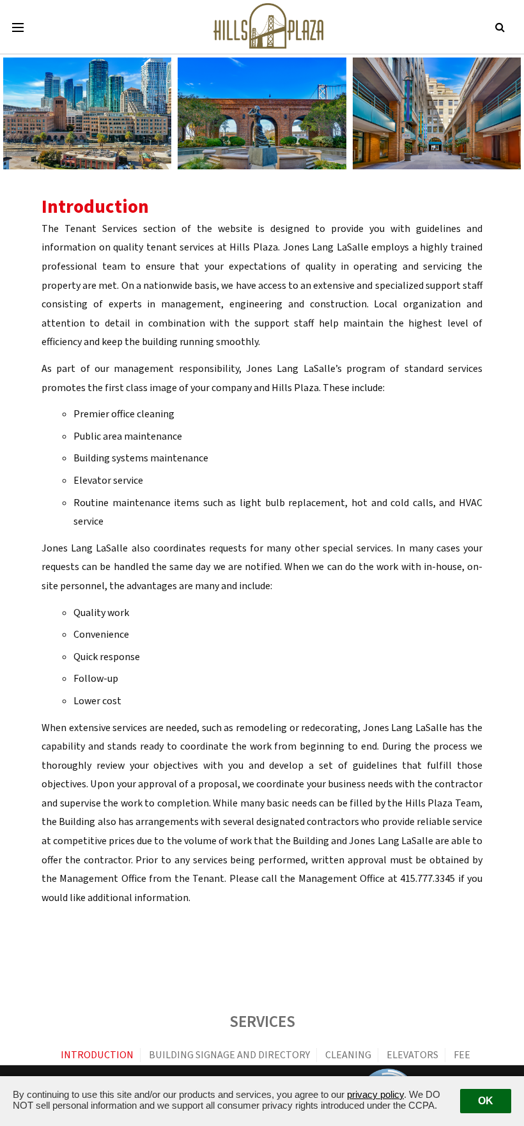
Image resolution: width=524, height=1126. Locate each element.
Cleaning (348, 1055)
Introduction (97, 1055)
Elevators (412, 1055)
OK (485, 1100)
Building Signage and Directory (229, 1055)
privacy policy (375, 1094)
